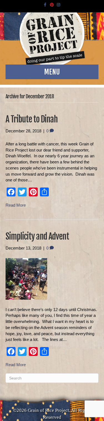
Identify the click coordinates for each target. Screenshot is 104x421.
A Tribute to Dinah (32, 119)
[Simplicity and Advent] (26, 278)
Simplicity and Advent (37, 236)
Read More (16, 205)
